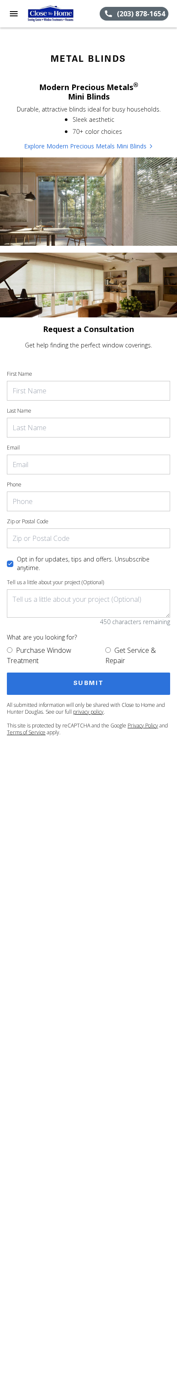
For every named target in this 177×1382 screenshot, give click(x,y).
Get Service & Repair (130, 655)
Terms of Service (26, 732)
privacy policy (88, 711)
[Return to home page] (53, 13)
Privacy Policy (143, 725)
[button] (14, 14)
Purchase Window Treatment (39, 655)
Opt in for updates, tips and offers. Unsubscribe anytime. (83, 563)
